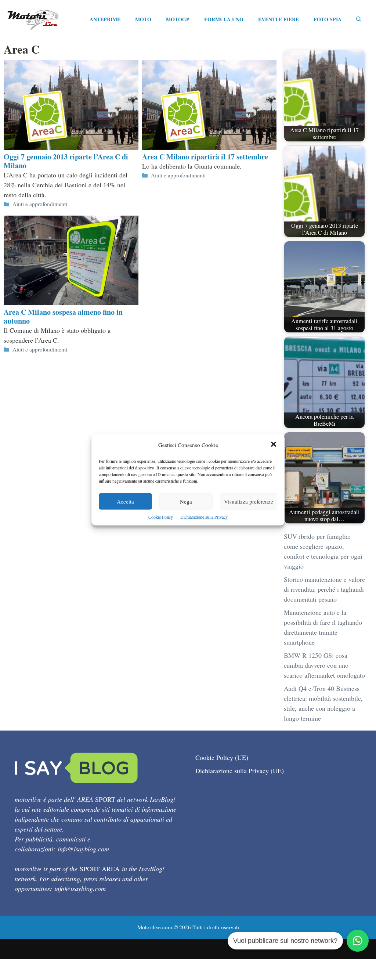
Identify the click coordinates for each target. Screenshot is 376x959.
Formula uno (223, 19)
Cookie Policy (160, 516)
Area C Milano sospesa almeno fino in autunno (63, 316)
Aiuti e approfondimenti (39, 204)
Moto (143, 19)
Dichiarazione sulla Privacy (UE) (239, 770)
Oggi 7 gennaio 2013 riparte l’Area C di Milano (66, 161)
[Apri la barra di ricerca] (359, 19)
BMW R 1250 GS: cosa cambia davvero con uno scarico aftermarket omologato (324, 665)
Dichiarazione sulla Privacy (204, 516)
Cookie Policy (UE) (221, 757)
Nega (186, 501)
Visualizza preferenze (248, 501)
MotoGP (177, 19)
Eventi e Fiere (278, 19)
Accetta (125, 501)
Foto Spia (327, 19)
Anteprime (105, 19)
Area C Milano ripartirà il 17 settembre (205, 156)
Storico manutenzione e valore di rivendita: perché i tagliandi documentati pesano (324, 589)
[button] (273, 444)
